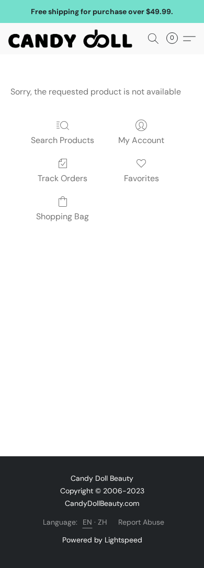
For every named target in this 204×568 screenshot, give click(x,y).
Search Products (62, 140)
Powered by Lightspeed (102, 540)
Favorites (141, 178)
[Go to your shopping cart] (175, 38)
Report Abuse (141, 522)
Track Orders (62, 178)
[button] (73, 38)
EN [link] (88, 522)
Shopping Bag (62, 216)
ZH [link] (103, 522)
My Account (141, 140)
